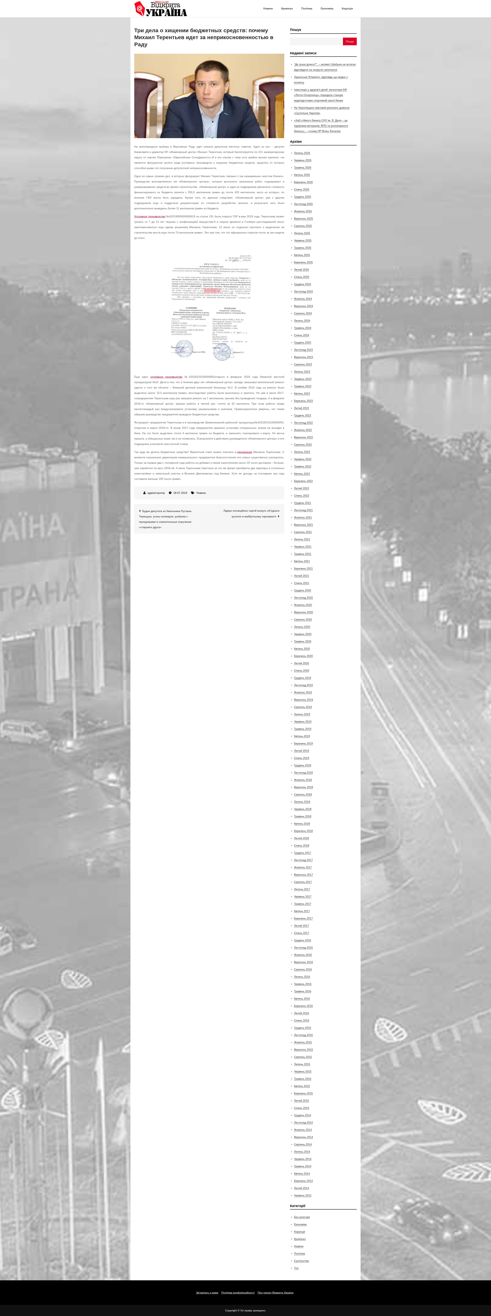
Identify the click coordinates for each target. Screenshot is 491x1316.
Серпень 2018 (303, 794)
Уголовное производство (149, 216)
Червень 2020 (302, 634)
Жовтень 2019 (303, 692)
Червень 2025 (302, 240)
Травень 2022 (302, 466)
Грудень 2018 (302, 765)
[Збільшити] (249, 251)
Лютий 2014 (301, 1188)
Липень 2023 (302, 371)
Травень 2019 (302, 728)
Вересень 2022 (303, 437)
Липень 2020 (302, 626)
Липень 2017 (302, 889)
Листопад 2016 (303, 947)
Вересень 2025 (303, 218)
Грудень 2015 (302, 1027)
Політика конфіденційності (238, 1292)
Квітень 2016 (302, 998)
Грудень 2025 (302, 196)
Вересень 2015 (303, 1049)
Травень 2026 (302, 167)
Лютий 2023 (301, 408)
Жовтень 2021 (303, 517)
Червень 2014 (302, 1158)
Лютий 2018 (301, 838)
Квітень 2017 (302, 911)
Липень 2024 (302, 320)
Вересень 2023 (303, 357)
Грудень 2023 (302, 342)
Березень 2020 (303, 655)
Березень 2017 (303, 918)
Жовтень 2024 (303, 298)
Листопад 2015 (303, 1034)
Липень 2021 (302, 539)
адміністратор (156, 492)
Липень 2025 (302, 233)
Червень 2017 (302, 896)
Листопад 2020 (303, 597)
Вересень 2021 (303, 524)
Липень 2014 (302, 1151)
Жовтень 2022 (303, 429)
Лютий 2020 (301, 663)
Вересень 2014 (303, 1137)
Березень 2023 (303, 400)
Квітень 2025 (302, 254)
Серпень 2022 (303, 444)
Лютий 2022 (301, 488)
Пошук (295, 30)
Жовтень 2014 (303, 1129)
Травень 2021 (302, 553)
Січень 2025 (301, 276)
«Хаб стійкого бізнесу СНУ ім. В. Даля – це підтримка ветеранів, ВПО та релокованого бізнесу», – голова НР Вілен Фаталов (321, 126)
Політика (306, 8)
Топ (296, 1268)
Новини (268, 8)
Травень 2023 (302, 386)
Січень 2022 (301, 495)
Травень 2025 (302, 247)
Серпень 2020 (303, 619)
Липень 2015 (302, 1064)
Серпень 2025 (303, 225)
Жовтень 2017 (303, 867)
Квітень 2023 (302, 393)
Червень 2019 (302, 721)
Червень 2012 (302, 1195)
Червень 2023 (302, 378)
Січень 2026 (301, 189)
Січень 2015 (301, 1107)
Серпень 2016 (303, 969)
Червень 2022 (302, 459)
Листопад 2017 (303, 860)
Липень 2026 (302, 152)
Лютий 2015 (301, 1100)
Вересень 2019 (303, 699)
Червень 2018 (302, 809)
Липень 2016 (302, 976)
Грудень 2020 (302, 590)
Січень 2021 (301, 583)
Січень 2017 (301, 932)
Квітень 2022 (302, 473)
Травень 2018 (302, 816)
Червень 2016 (302, 983)
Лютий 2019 (301, 750)
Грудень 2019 (302, 677)
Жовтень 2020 (303, 604)
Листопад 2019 (303, 685)
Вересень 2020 (303, 612)
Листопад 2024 (303, 291)
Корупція (347, 8)
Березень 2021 (303, 568)
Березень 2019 (303, 743)
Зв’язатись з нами (207, 1292)
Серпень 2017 (303, 881)
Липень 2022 (302, 451)
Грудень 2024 (302, 284)
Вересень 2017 (303, 874)
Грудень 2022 (302, 415)
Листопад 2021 (303, 510)
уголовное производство (166, 376)
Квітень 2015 (302, 1086)
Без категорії (302, 1217)
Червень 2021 (302, 546)
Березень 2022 (303, 480)
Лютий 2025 (301, 269)
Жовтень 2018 (303, 779)
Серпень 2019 (303, 706)
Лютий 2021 (301, 575)
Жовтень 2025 (303, 211)
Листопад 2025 (303, 203)
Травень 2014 (302, 1166)
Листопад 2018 (303, 772)
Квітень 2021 (302, 561)
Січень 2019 (301, 757)
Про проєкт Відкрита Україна (275, 1292)
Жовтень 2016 (303, 954)
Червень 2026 (302, 160)
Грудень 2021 (302, 502)
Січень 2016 (301, 1020)
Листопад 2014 (303, 1122)
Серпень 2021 (303, 531)
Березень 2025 (303, 262)
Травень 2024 (302, 327)
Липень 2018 (302, 801)
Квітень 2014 (302, 1173)
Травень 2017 (302, 903)
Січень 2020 (301, 670)
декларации (244, 452)
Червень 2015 (302, 1071)
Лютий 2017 (301, 925)
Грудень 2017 (302, 852)
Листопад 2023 (303, 349)
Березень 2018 (303, 830)
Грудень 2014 (302, 1115)
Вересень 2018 (303, 787)
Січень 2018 (301, 845)
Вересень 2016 (303, 962)
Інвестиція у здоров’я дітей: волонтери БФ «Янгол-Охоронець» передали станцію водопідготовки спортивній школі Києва (320, 95)
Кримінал (287, 8)
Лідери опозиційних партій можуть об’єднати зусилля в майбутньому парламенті (251, 513)
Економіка (327, 8)
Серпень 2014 (303, 1144)
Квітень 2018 (302, 823)
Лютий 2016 (301, 1013)
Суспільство (301, 1260)
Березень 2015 (303, 1093)
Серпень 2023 (303, 364)
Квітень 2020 (302, 648)
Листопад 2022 (303, 422)
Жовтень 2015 (303, 1042)
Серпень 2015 (303, 1056)
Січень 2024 (301, 335)
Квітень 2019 (302, 736)
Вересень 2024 (303, 306)
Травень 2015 (302, 1078)
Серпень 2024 (303, 313)
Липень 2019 (302, 714)
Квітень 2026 (302, 174)
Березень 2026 (303, 182)
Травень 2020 (302, 641)
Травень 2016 (302, 991)
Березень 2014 (303, 1180)
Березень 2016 (303, 1005)
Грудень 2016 (302, 940)
